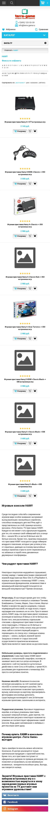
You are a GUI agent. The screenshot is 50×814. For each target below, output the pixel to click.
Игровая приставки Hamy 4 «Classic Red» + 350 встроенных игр (25, 278)
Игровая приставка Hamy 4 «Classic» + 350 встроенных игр (25, 226)
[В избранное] (35, 131)
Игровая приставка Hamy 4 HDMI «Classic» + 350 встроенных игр (25, 173)
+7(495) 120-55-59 (26, 23)
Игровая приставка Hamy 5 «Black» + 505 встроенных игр (25, 485)
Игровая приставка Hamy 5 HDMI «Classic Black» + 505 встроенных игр (25, 380)
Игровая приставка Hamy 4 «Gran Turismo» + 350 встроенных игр (25, 328)
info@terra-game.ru (27, 25)
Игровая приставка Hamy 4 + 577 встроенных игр (25, 122)
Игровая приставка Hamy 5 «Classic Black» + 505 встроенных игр (25, 433)
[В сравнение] (30, 131)
